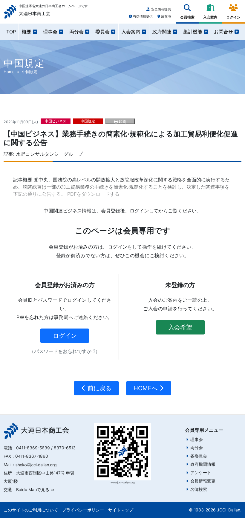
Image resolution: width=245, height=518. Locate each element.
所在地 (165, 16)
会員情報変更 (202, 481)
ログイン (65, 335)
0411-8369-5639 (33, 447)
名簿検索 (198, 489)
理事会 (196, 439)
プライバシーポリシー (83, 510)
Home (9, 71)
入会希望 (180, 327)
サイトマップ (120, 510)
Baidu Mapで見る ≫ (35, 489)
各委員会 (198, 456)
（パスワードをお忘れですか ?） (64, 351)
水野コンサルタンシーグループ (49, 154)
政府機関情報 (202, 464)
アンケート (200, 472)
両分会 (196, 447)
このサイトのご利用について (31, 510)
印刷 (122, 121)
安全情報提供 (160, 9)
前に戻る (98, 388)
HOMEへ (146, 388)
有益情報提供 (142, 16)
